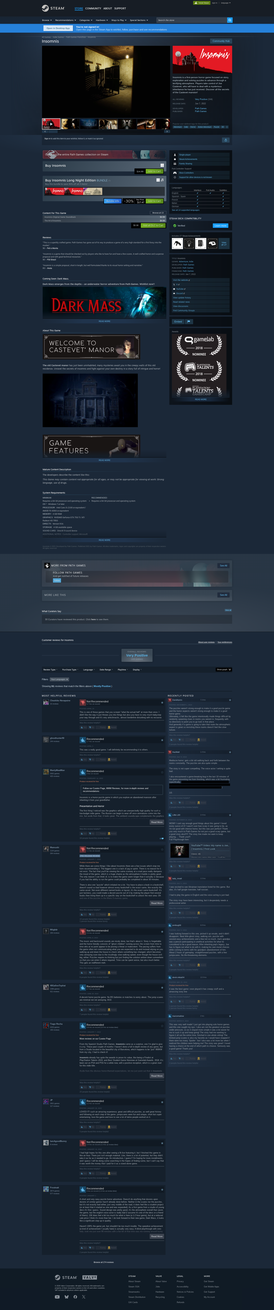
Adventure (178, 127)
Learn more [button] (220, 225)
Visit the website (181, 280)
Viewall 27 (224, 243)
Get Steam (209, 1281)
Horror (193, 127)
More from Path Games (68, 565)
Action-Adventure (204, 127)
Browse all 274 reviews (104, 1262)
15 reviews (54, 704)
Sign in (47, 139)
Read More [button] (157, 822)
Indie (186, 127)
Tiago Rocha (56, 1024)
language (224, 3)
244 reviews (54, 741)
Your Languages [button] (58, 679)
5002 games (55, 773)
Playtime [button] (122, 669)
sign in (214, 3)
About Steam (134, 1281)
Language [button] (88, 669)
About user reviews (206, 642)
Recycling (160, 1297)
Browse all (158, 213)
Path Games (201, 108)
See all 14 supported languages (185, 210)
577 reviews (54, 1193)
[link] (134, 201)
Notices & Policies (185, 1292)
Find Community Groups (184, 310)
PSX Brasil (51, 259)
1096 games (55, 989)
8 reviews (54, 1144)
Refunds (180, 1302)
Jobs (158, 1286)
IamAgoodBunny (58, 1141)
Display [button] (136, 669)
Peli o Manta (52, 248)
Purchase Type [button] (69, 669)
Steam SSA (133, 1286)
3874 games (55, 1191)
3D (223, 127)
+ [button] (226, 127)
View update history (182, 297)
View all (228, 610)
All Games (46, 37)
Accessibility (183, 1286)
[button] (47, 20)
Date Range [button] (105, 669)
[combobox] (192, 20)
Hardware (160, 1292)
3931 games (55, 1103)
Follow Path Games (67, 572)
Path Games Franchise (76, 37)
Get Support (209, 1292)
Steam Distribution (136, 1297)
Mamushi (54, 847)
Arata (49, 268)
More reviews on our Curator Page (95, 1038)
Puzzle (216, 127)
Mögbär (54, 929)
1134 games (54, 851)
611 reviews (54, 991)
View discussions (180, 306)
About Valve (161, 1281)
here (93, 619)
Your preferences (224, 642)
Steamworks (134, 1292)
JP (51, 1100)
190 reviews (54, 1030)
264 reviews (54, 853)
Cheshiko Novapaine (60, 700)
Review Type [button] (49, 669)
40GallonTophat (57, 985)
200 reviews (54, 933)
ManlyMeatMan (57, 770)
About (107, 8)
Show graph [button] (222, 669)
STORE (79, 8)
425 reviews (54, 776)
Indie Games (58, 37)
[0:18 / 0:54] (106, 82)
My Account (209, 1297)
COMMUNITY (93, 8)
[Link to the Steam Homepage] (53, 11)
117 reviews (54, 1106)
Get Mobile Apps (211, 1286)
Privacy (180, 1281)
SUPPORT (120, 8)
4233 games (55, 1027)
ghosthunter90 (57, 738)
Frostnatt (54, 1187)
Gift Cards (133, 1302)
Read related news (181, 302)
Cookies (180, 1297)
